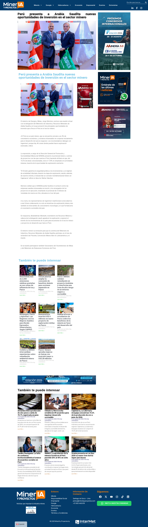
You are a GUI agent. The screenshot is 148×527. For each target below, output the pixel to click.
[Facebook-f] (137, 8)
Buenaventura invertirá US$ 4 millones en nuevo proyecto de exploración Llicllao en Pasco (46, 319)
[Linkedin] (128, 496)
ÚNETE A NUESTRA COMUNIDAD (116, 503)
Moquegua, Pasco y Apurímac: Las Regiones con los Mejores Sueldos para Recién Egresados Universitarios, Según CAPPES (27, 322)
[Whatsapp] (102, 503)
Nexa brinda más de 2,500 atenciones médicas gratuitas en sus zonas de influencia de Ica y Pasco (27, 283)
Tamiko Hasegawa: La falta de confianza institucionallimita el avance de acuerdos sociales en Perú (29, 457)
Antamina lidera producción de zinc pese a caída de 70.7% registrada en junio (29, 413)
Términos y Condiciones (59, 513)
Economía (78, 5)
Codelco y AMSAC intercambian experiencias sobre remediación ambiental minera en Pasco (27, 355)
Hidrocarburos (63, 5)
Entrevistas (113, 5)
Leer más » (23, 295)
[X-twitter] (105, 496)
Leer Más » (21, 429)
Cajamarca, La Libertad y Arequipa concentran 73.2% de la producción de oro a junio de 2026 (82, 414)
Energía (48, 5)
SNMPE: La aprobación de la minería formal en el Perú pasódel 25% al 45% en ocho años (56, 456)
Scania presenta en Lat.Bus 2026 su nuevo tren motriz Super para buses (82, 455)
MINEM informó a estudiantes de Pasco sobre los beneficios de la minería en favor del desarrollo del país (64, 320)
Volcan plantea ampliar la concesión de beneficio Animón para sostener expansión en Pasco (45, 283)
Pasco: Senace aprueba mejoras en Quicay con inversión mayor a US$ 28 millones (45, 354)
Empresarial (90, 5)
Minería (36, 5)
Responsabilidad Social (59, 498)
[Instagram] (141, 8)
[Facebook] (100, 496)
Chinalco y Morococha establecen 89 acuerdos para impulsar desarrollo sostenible (57, 414)
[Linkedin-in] (132, 8)
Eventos (102, 5)
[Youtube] (111, 496)
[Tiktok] (122, 496)
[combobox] (136, 2)
